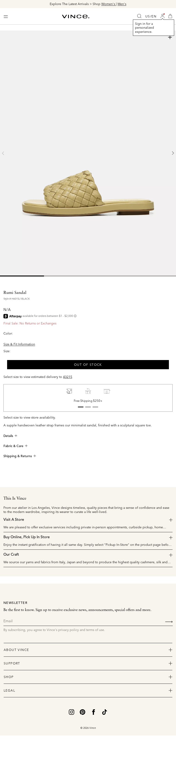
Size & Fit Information (19, 344)
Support (12, 663)
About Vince (16, 650)
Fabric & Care (13, 446)
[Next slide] (173, 153)
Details (8, 436)
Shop (9, 677)
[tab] (80, 407)
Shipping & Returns (17, 456)
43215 (67, 377)
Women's (108, 4)
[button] (162, 16)
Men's (122, 4)
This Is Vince (14, 498)
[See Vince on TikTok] (104, 712)
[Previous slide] (3, 153)
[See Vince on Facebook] (93, 712)
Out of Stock (88, 365)
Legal (9, 690)
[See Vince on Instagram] (71, 712)
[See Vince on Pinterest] (82, 712)
